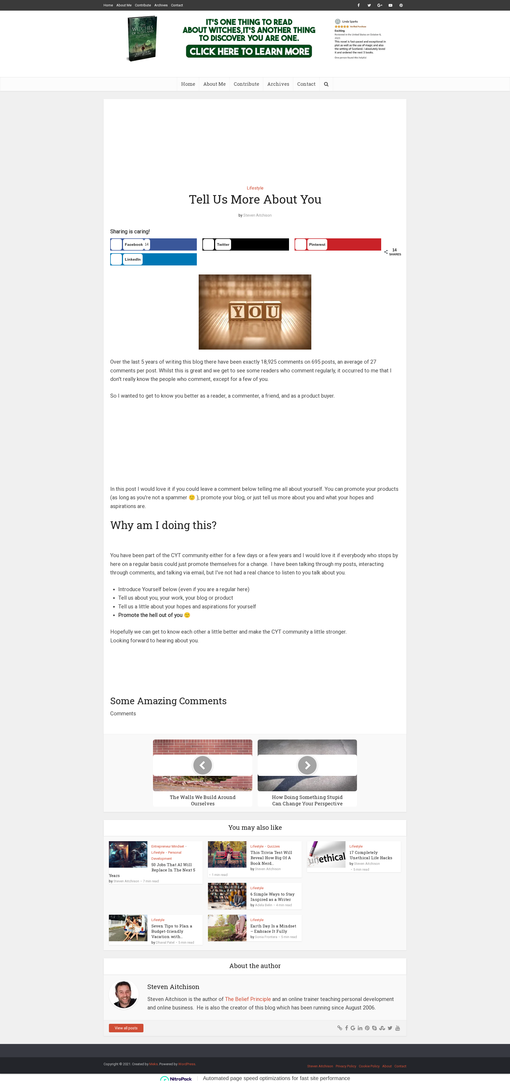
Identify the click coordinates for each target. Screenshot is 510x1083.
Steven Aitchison (257, 215)
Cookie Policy (369, 1066)
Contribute (143, 5)
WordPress (186, 1064)
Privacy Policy (346, 1066)
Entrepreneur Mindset (167, 846)
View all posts (126, 1028)
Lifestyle (255, 188)
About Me (123, 5)
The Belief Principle (248, 999)
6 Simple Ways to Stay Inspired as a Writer (272, 896)
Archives (161, 5)
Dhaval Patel (165, 942)
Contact (177, 5)
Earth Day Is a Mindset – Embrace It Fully (273, 928)
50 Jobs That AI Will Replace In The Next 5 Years (152, 870)
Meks (153, 1064)
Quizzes (273, 846)
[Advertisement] (255, 138)
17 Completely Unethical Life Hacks (371, 855)
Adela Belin (263, 905)
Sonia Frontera (266, 937)
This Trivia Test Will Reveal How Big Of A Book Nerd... (271, 858)
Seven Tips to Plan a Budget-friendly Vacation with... (171, 931)
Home (108, 5)
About (387, 1066)
